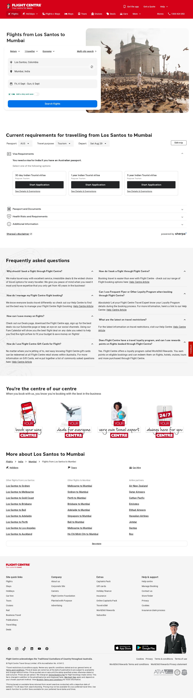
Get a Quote (149, 6)
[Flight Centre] (18, 566)
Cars (125, 14)
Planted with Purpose (61, 600)
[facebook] (9, 648)
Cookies (145, 605)
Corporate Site (58, 586)
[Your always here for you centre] (164, 420)
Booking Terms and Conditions (50, 680)
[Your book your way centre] (28, 420)
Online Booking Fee (57, 675)
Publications (12, 620)
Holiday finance (103, 591)
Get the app (133, 6)
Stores (160, 14)
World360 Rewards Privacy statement (169, 664)
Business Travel (13, 615)
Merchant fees (70, 677)
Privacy (145, 600)
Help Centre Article (83, 306)
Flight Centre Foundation (63, 596)
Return (13, 51)
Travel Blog (11, 625)
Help (162, 6)
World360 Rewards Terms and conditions (129, 664)
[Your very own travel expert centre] (119, 420)
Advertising (56, 605)
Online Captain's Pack (106, 600)
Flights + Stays (53, 14)
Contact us (147, 591)
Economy (47, 51)
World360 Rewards (105, 610)
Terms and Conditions (15, 670)
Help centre (147, 581)
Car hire (10, 596)
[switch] (36, 95)
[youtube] (39, 648)
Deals (112, 14)
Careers (55, 591)
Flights (14, 14)
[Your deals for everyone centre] (73, 420)
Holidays (30, 14)
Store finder (147, 596)
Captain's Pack (103, 581)
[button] (96, 543)
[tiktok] (24, 648)
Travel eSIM (102, 605)
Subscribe (101, 615)
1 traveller (30, 51)
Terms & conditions (164, 659)
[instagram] (17, 648)
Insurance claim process (153, 610)
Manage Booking (150, 586)
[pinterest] (47, 648)
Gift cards (101, 586)
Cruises (98, 14)
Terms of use (181, 659)
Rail (8, 610)
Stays (70, 14)
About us (55, 581)
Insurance (101, 596)
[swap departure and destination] (92, 67)
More (135, 14)
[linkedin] (32, 648)
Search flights (52, 103)
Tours (84, 14)
